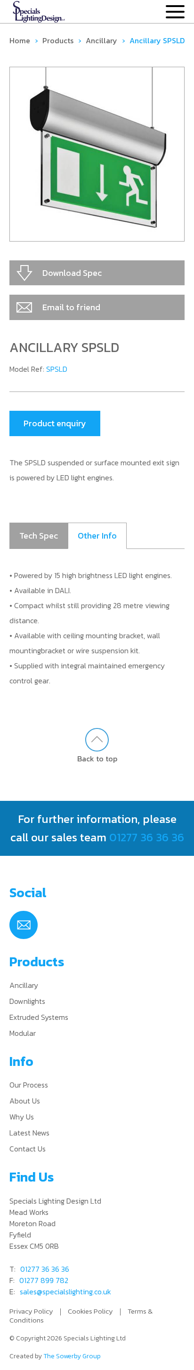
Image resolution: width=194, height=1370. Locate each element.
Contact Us (27, 1148)
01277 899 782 (43, 1280)
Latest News (29, 1132)
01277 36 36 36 (146, 837)
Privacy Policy (31, 1311)
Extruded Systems (38, 1017)
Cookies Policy (90, 1311)
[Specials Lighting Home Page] (38, 12)
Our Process (28, 1084)
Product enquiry (55, 423)
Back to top (97, 758)
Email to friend (71, 307)
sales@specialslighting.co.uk (65, 1291)
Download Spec (72, 272)
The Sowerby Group (72, 1356)
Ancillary (101, 40)
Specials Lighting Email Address (23, 925)
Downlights (27, 1001)
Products (57, 40)
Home (19, 40)
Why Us (21, 1116)
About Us (24, 1100)
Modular (22, 1033)
